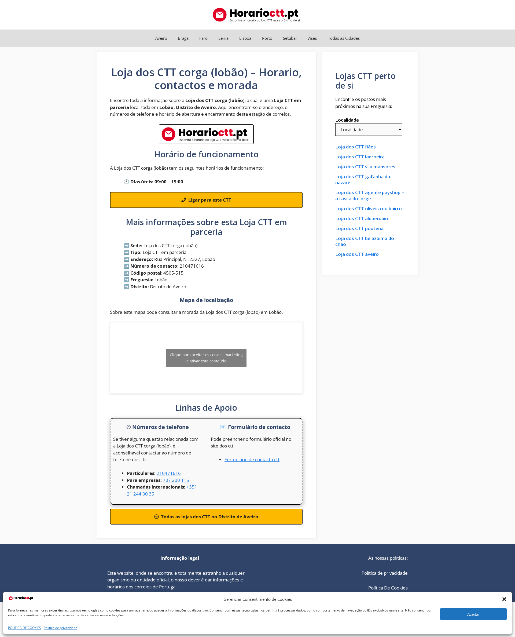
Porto (267, 38)
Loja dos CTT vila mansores (365, 167)
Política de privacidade (60, 627)
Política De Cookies (388, 588)
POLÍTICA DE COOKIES (24, 627)
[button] (504, 599)
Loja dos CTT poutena (359, 228)
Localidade (347, 120)
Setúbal (290, 38)
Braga (183, 38)
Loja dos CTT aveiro (357, 254)
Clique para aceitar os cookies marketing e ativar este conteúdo (206, 357)
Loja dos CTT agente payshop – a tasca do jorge (369, 195)
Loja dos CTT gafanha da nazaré (362, 179)
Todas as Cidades (344, 38)
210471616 (169, 473)
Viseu (312, 38)
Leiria (223, 38)
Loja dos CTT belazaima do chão (364, 241)
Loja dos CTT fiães (355, 147)
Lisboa (245, 38)
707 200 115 (176, 480)
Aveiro (161, 38)
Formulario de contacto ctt (252, 459)
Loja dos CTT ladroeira (360, 157)
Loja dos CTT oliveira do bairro (368, 209)
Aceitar (473, 614)
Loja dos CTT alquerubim (362, 218)
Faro (203, 38)
